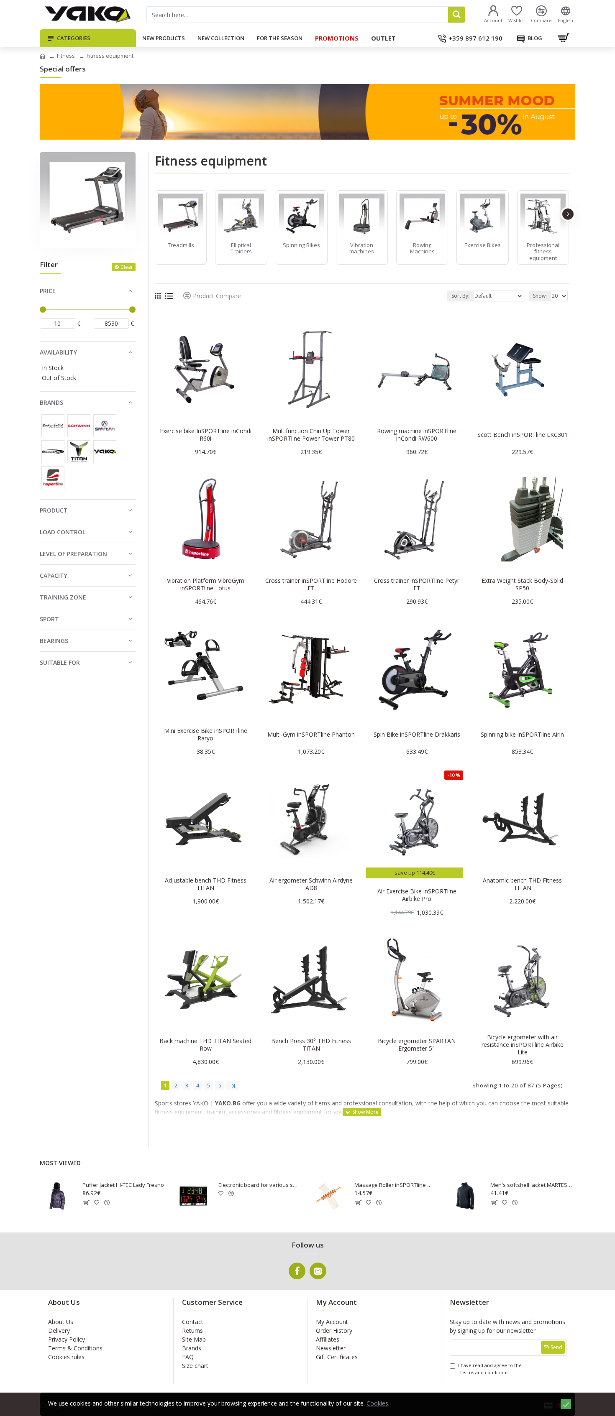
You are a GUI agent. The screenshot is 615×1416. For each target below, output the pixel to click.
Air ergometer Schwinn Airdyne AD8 (311, 884)
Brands (51, 402)
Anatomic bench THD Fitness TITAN (522, 884)
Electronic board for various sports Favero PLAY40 (259, 1185)
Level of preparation (73, 554)
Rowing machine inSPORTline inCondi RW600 (416, 434)
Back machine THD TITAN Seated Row (205, 1044)
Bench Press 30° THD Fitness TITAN (311, 1044)
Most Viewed (60, 1163)
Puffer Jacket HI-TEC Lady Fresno (123, 1185)
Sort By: (460, 295)
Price (48, 291)
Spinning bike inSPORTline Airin (522, 734)
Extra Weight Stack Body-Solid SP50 (522, 584)
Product (54, 510)
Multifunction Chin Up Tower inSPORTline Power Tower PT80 (311, 434)
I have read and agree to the (490, 1368)
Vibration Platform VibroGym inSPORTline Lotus (205, 584)
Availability (58, 352)
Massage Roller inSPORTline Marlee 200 (395, 1185)
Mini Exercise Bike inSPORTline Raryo (205, 734)
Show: (540, 295)
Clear (126, 266)
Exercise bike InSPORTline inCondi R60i (205, 434)
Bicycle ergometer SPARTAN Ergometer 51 (417, 1044)
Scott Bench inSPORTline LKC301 (522, 435)
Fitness (66, 55)
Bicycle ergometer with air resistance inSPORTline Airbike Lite (523, 1044)
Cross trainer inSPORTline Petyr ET (416, 584)
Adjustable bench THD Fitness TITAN (205, 884)
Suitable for (60, 662)
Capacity (53, 575)
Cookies (377, 1403)
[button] (156, 214)
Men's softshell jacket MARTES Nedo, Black (531, 1185)
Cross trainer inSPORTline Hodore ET (311, 584)
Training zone (63, 597)
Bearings (54, 641)
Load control (62, 532)
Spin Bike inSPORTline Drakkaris (417, 734)
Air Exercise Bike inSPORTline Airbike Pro (416, 895)
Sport (49, 619)
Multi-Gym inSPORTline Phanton (311, 734)
